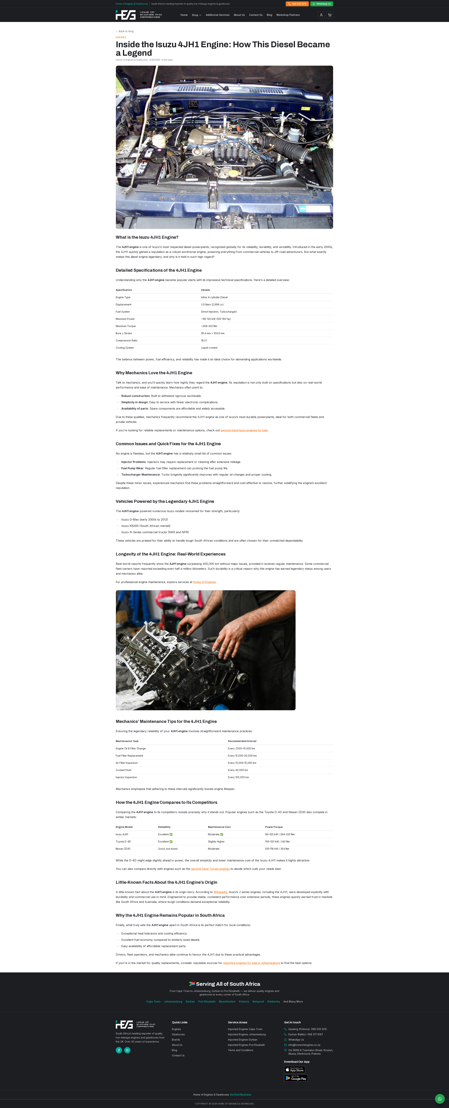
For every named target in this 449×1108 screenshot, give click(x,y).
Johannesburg (173, 1001)
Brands (176, 1039)
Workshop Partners (288, 14)
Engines (176, 1029)
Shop (195, 15)
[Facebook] (119, 1050)
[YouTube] (127, 1050)
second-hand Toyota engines (210, 869)
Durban (190, 1001)
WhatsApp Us (324, 3)
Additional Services (218, 14)
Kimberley (273, 1001)
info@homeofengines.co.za (304, 1044)
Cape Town (153, 1001)
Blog (269, 14)
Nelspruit (258, 1001)
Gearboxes (178, 1034)
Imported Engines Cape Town (245, 1029)
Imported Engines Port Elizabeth (246, 1044)
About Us (239, 14)
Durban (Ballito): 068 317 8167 (305, 1034)
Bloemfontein (227, 1001)
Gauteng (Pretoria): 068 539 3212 (307, 1029)
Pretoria (244, 1001)
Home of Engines (204, 582)
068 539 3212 (299, 3)
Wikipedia (220, 892)
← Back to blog (125, 31)
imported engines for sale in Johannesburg (251, 963)
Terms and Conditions (240, 1050)
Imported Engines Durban (242, 1039)
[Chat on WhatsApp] (440, 1099)
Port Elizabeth (207, 1001)
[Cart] (329, 14)
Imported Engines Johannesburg (247, 1034)
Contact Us (256, 14)
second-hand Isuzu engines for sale (244, 430)
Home (184, 14)
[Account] (321, 14)
